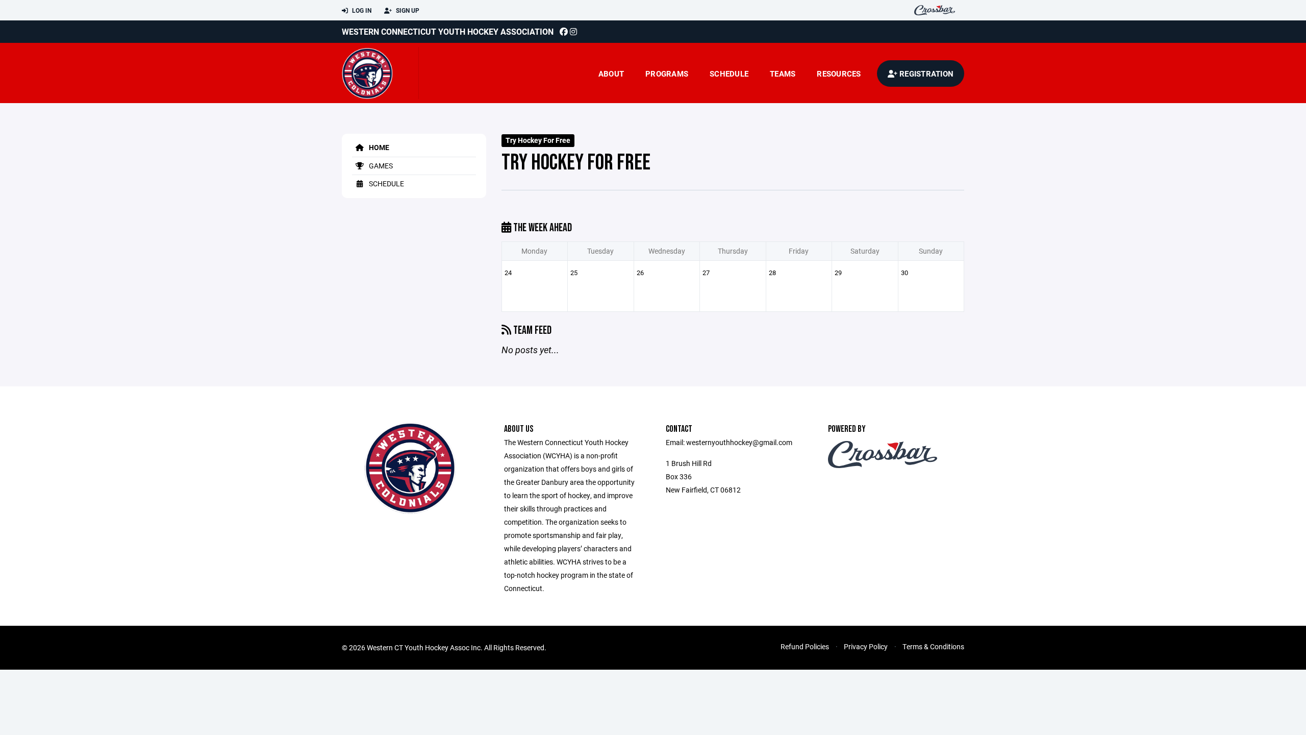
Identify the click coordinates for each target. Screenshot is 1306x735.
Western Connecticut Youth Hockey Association (448, 31)
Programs (666, 73)
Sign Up (406, 10)
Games (380, 165)
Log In (360, 10)
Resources (839, 73)
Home (378, 147)
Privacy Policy (866, 646)
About (611, 73)
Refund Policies (805, 646)
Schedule (729, 73)
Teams (782, 73)
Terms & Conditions (933, 646)
